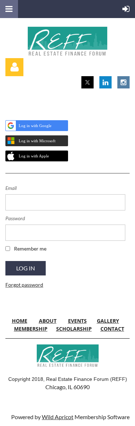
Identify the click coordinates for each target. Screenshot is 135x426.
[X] (87, 82)
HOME (19, 320)
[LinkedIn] (105, 82)
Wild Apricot (57, 416)
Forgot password (24, 285)
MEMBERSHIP (31, 328)
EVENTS (77, 320)
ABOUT (48, 320)
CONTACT (112, 328)
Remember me (30, 248)
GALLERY (108, 320)
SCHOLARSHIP (74, 328)
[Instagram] (123, 82)
